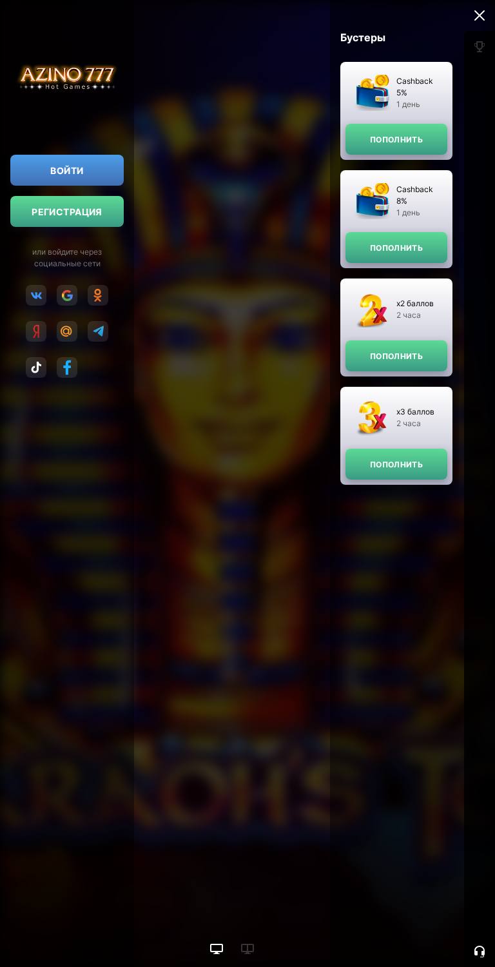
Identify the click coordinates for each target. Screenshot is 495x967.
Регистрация (67, 211)
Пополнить (396, 139)
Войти (66, 170)
